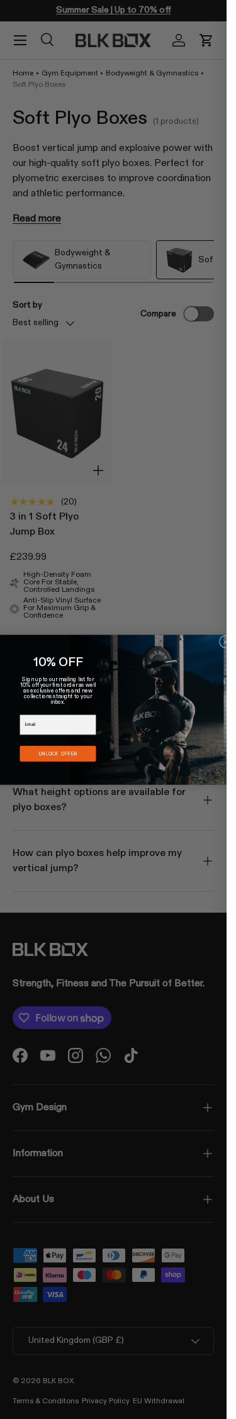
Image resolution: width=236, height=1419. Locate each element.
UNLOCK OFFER (58, 753)
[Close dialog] (226, 641)
